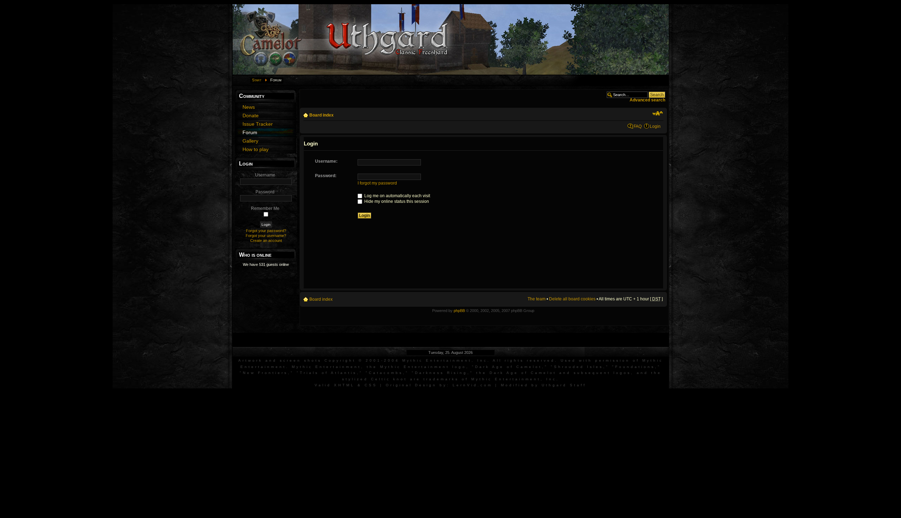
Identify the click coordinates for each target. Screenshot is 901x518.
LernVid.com (472, 385)
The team (537, 299)
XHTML (344, 385)
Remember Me (265, 208)
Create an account (266, 240)
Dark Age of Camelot (508, 367)
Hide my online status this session (396, 201)
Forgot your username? (266, 235)
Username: (326, 161)
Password (265, 191)
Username (265, 175)
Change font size (658, 113)
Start (257, 80)
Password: (325, 175)
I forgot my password (377, 183)
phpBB (459, 310)
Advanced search (647, 100)
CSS (371, 385)
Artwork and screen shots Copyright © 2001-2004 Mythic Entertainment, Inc (362, 360)
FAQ (638, 126)
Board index (321, 115)
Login (655, 126)
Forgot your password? (266, 231)
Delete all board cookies (572, 299)
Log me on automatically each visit (396, 195)
